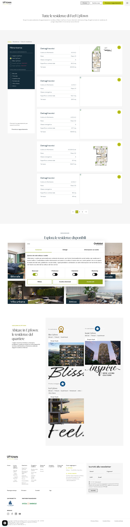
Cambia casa (96, 3)
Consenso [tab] (38, 250)
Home (9, 42)
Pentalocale (16, 81)
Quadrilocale (16, 78)
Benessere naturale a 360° (25, 472)
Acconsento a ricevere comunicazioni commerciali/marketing (105, 483)
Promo (85, 3)
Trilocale (15, 76)
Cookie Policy (106, 521)
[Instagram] (8, 514)
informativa (97, 482)
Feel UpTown (16, 58)
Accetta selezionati (65, 282)
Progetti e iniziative (34, 466)
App (50, 490)
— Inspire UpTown (15, 477)
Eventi (42, 471)
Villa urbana (15, 83)
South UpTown (16, 63)
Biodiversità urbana (34, 470)
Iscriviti (93, 490)
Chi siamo (23, 490)
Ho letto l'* (96, 482)
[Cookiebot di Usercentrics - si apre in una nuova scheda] (95, 244)
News (41, 469)
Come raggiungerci (71, 465)
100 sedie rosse (33, 481)
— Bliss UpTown (15, 474)
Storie (23, 479)
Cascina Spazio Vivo (25, 476)
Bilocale (14, 73)
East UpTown (16, 66)
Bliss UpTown (16, 61)
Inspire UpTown (17, 56)
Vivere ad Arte (33, 473)
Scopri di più (54, 341)
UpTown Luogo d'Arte (33, 477)
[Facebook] (12, 514)
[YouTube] (20, 514)
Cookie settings (118, 521)
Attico (14, 86)
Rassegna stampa (11, 490)
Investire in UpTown (51, 466)
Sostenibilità (25, 480)
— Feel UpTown (15, 481)
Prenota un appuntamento (113, 3)
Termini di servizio (98, 486)
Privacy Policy (94, 521)
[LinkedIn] (16, 514)
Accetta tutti (90, 282)
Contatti (37, 490)
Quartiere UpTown (24, 469)
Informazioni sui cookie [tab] (91, 250)
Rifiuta (40, 282)
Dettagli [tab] (65, 250)
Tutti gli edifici (15, 471)
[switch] (55, 274)
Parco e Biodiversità (25, 483)
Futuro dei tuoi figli (60, 466)
